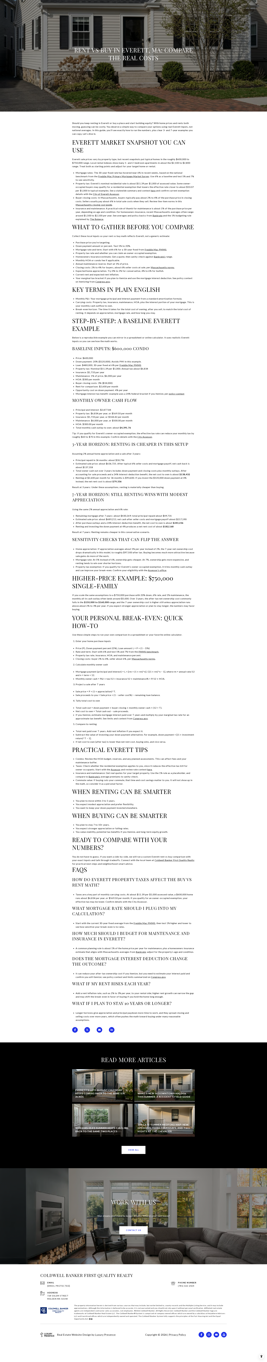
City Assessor (144, 436)
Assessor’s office (157, 570)
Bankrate (158, 215)
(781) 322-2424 (186, 1286)
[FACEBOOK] (201, 1334)
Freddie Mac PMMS (155, 249)
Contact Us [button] (133, 1230)
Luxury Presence (105, 1334)
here (153, 190)
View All (133, 1150)
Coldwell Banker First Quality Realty (174, 860)
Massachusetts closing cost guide (94, 204)
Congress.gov (102, 281)
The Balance (96, 219)
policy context (176, 393)
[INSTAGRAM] (209, 1334)
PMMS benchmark (149, 651)
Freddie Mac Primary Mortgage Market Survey (123, 176)
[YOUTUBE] (216, 1334)
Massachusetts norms (162, 267)
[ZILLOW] (224, 1334)
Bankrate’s (159, 256)
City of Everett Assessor (106, 194)
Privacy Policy (177, 1334)
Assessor (116, 769)
